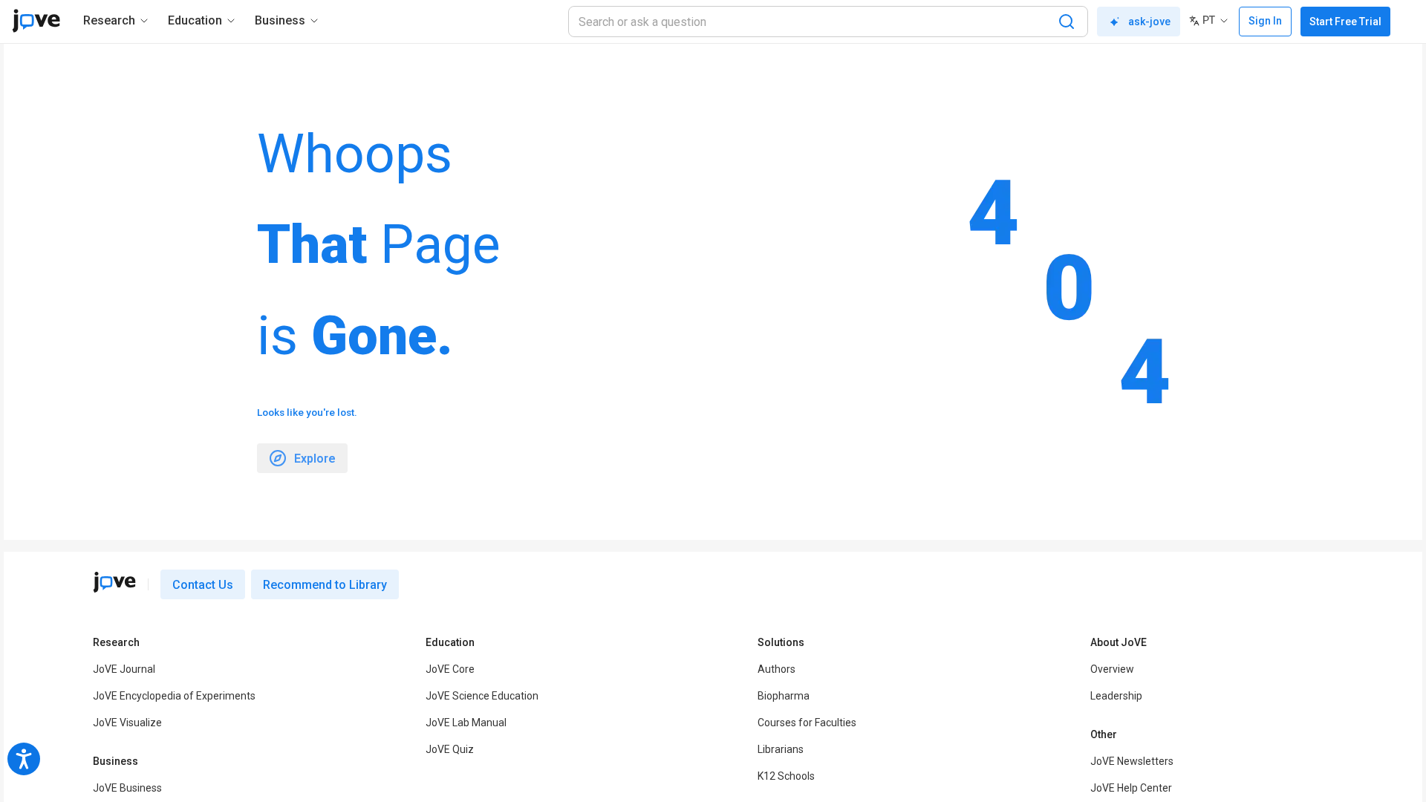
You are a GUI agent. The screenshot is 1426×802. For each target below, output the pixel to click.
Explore (315, 458)
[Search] (1066, 21)
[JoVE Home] (36, 21)
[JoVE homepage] (114, 582)
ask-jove (1149, 21)
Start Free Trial (1345, 21)
